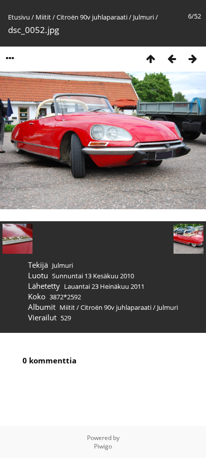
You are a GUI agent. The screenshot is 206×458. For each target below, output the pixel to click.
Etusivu (19, 17)
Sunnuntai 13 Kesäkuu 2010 (93, 275)
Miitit (43, 17)
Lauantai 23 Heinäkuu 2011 (104, 286)
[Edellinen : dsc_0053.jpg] (171, 58)
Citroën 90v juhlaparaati (92, 17)
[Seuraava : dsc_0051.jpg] (192, 58)
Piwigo (103, 446)
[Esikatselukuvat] (150, 58)
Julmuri (143, 17)
